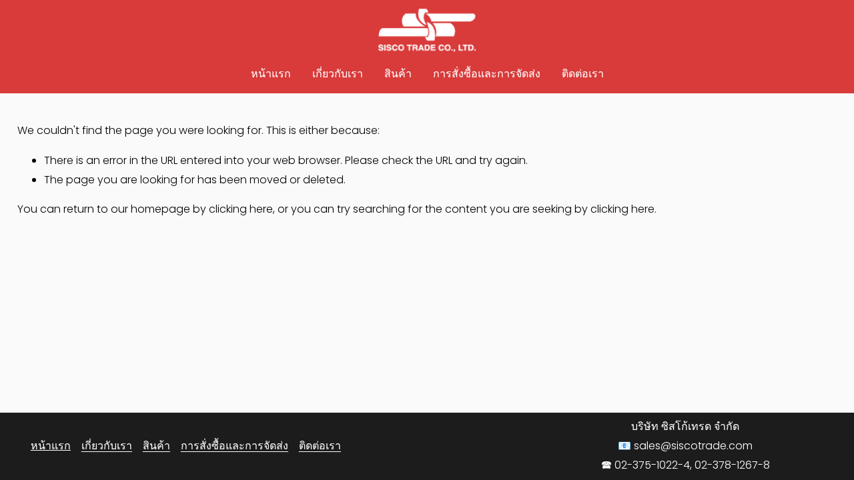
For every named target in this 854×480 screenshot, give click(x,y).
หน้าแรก (271, 73)
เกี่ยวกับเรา (337, 73)
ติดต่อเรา (583, 73)
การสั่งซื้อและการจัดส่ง (486, 73)
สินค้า (398, 73)
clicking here (241, 209)
